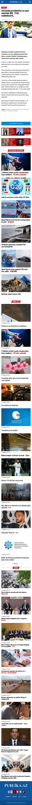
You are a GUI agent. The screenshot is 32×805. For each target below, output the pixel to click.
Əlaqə (19, 796)
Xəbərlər (14, 796)
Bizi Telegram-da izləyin (16, 123)
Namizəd (4, 110)
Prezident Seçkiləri (17, 109)
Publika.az (4, 62)
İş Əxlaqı (24, 796)
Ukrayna (8, 109)
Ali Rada (26, 109)
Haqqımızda (8, 796)
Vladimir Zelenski (12, 110)
